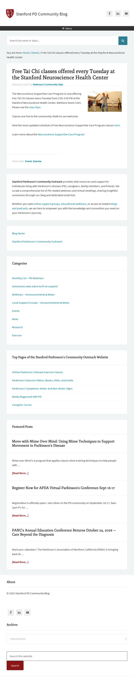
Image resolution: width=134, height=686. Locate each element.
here (117, 125)
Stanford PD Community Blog (41, 14)
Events (28, 161)
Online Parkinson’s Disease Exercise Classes (37, 372)
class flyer (34, 107)
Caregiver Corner (22, 404)
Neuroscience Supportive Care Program (61, 134)
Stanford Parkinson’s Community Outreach (37, 241)
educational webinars (73, 204)
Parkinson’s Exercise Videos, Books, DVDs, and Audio (42, 380)
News (15, 319)
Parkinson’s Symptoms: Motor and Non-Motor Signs (42, 388)
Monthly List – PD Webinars (28, 278)
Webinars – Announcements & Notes (33, 294)
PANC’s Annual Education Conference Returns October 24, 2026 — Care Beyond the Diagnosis (64, 532)
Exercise (37, 161)
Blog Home (18, 233)
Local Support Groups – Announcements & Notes (40, 302)
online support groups (47, 204)
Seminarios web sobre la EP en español (35, 286)
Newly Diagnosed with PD (27, 396)
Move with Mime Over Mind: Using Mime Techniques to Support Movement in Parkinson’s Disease (63, 443)
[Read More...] (20, 473)
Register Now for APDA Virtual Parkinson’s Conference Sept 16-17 (63, 488)
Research (17, 327)
